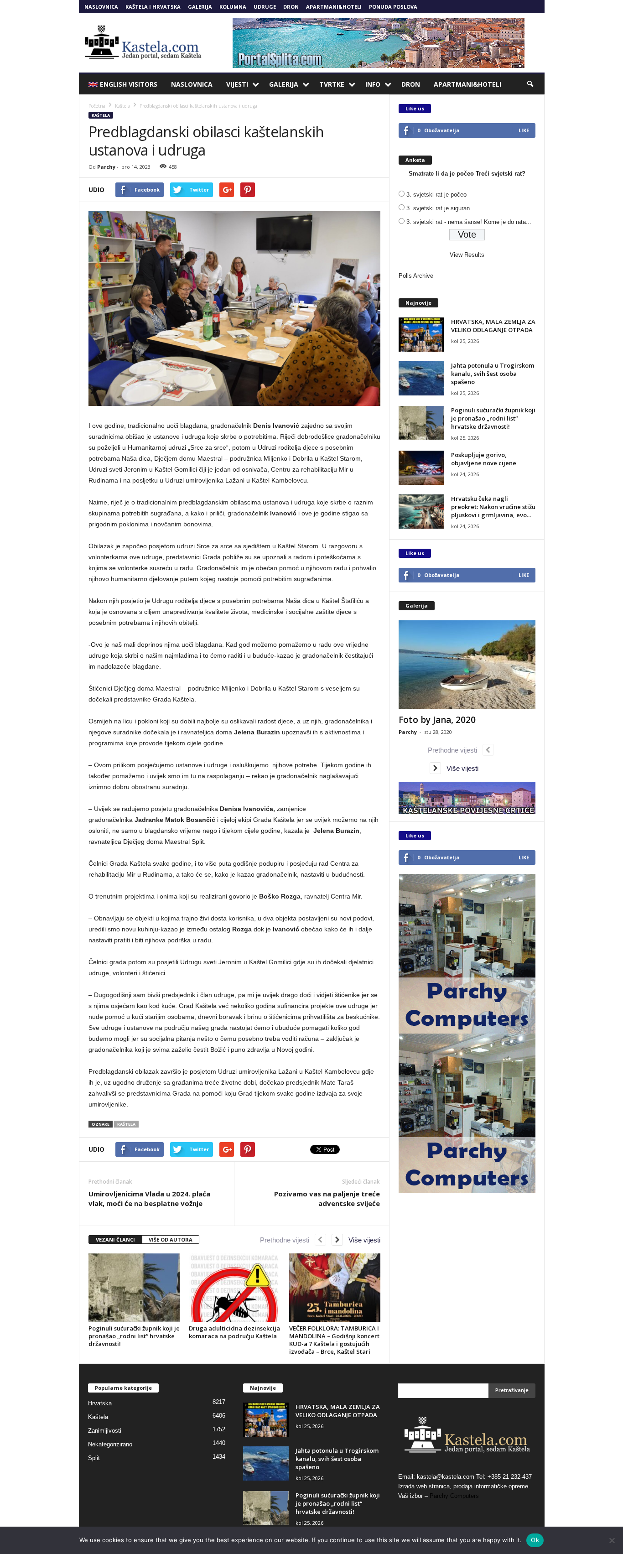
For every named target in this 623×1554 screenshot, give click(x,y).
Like (524, 130)
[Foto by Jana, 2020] (467, 664)
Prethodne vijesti (287, 1240)
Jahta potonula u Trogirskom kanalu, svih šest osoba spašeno (492, 373)
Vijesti (237, 84)
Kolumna (232, 6)
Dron (291, 6)
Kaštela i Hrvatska (153, 6)
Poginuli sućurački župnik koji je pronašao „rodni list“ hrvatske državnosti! (134, 1336)
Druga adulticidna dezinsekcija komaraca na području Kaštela (234, 1332)
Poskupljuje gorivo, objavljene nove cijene (483, 459)
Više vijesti (361, 1240)
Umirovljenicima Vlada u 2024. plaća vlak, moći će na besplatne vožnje (149, 1198)
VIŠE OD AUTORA (170, 1239)
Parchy (106, 166)
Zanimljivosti (104, 1430)
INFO (372, 84)
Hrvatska (100, 1403)
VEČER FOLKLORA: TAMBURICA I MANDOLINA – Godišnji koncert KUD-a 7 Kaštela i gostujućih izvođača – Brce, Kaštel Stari (334, 1340)
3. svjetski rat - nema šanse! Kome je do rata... (468, 221)
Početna (96, 106)
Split (94, 1458)
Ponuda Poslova (393, 6)
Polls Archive (416, 275)
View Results (467, 254)
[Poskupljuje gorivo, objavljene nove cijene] (421, 468)
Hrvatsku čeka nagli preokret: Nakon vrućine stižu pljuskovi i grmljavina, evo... (493, 506)
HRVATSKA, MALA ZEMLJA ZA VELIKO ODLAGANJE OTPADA (493, 325)
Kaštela (101, 115)
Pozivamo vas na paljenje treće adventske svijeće (327, 1198)
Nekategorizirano (110, 1444)
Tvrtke (331, 84)
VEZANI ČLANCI (115, 1239)
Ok (535, 1540)
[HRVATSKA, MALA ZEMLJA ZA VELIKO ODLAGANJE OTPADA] (421, 334)
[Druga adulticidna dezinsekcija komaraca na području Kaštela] (234, 1287)
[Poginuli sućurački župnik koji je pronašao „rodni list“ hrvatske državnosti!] (134, 1287)
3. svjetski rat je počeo (436, 194)
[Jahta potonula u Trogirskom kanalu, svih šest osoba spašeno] (421, 378)
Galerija (200, 6)
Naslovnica (101, 6)
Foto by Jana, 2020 (437, 720)
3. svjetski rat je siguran (438, 208)
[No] (611, 1540)
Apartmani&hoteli (334, 6)
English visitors (128, 84)
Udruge (265, 6)
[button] (531, 84)
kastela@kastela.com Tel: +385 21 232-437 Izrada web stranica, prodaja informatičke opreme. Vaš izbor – (465, 1486)
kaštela (126, 1124)
